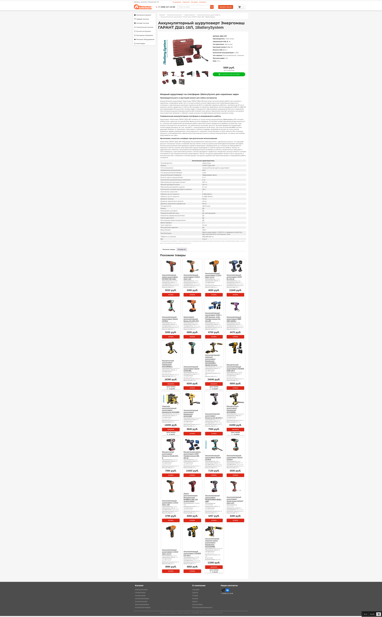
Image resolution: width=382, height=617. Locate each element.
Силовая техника (142, 23)
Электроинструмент (143, 15)
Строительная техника (144, 27)
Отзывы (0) (182, 249)
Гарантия (186, 2)
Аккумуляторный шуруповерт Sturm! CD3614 (234, 457)
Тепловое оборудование (145, 39)
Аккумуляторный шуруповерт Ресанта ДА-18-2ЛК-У (214, 416)
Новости (195, 601)
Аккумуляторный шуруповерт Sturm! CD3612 (170, 319)
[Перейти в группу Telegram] (223, 590)
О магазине (177, 2)
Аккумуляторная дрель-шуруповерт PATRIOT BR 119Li (170, 277)
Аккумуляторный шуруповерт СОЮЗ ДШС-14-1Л (170, 552)
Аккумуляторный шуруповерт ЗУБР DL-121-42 (234, 277)
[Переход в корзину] (378, 614)
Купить (170, 294)
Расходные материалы (144, 35)
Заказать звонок (226, 7)
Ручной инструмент (143, 31)
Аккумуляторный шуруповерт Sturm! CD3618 (213, 457)
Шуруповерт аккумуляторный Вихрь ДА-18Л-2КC (191, 319)
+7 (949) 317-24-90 (166, 7)
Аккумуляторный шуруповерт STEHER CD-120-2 (192, 553)
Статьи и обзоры (197, 604)
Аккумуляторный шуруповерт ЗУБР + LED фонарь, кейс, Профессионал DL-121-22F (213, 317)
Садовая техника (142, 19)
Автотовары (140, 43)
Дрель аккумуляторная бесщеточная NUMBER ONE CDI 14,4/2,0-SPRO (191, 497)
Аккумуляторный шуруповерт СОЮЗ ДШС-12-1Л (213, 275)
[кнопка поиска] (212, 7)
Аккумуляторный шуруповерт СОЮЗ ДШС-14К (170, 503)
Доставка (194, 2)
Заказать (170, 384)
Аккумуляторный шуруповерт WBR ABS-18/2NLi (234, 319)
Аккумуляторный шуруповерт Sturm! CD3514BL (191, 369)
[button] (144, 15)
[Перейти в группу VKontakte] (227, 590)
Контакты (202, 2)
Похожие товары (168, 249)
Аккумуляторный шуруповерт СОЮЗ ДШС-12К (192, 277)
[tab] (169, 249)
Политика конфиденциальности (202, 607)
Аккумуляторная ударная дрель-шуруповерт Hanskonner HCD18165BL (212, 542)
